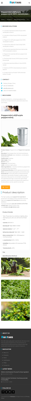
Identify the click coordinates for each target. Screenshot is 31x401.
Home (3, 19)
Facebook (3, 391)
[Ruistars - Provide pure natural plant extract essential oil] (15, 2)
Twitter (6, 391)
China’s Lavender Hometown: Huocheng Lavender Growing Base (14, 378)
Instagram (9, 391)
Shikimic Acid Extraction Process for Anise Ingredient (15, 372)
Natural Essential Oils (19, 19)
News (5, 357)
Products (9, 19)
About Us (6, 352)
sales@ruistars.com (8, 88)
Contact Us (6, 365)
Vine (13, 391)
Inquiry (6, 187)
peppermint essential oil (19, 197)
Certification (7, 360)
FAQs (5, 362)
